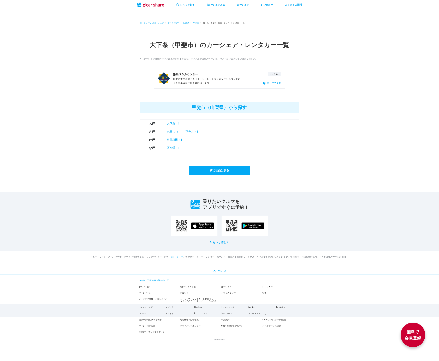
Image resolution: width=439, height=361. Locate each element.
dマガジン (280, 307)
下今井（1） (193, 131)
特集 (264, 293)
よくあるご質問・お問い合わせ (153, 299)
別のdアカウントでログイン (152, 332)
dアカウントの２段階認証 (274, 319)
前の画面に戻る (219, 170)
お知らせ (184, 293)
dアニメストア (200, 313)
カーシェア (226, 287)
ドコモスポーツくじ (257, 313)
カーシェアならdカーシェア (152, 23)
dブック (170, 307)
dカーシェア (177, 257)
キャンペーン (145, 293)
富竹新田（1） (176, 139)
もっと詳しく (221, 242)
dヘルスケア (226, 313)
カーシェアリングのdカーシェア (154, 280)
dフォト (170, 313)
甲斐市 (196, 23)
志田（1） (173, 131)
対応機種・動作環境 (189, 319)
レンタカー (267, 287)
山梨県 (186, 23)
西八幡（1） (174, 147)
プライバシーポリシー (190, 326)
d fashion (198, 307)
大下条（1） (174, 123)
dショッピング (145, 307)
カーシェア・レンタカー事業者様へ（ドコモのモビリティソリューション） (198, 300)
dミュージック (227, 307)
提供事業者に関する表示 (150, 319)
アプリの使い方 (228, 293)
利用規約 (225, 319)
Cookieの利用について (231, 326)
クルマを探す (173, 23)
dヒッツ (142, 313)
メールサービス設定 (271, 326)
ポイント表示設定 (147, 326)
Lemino (251, 307)
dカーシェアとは (188, 287)
